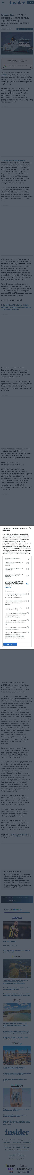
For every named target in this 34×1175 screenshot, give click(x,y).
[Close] (30, 528)
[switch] (27, 563)
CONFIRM (10, 644)
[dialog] (17, 587)
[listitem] (17, 559)
